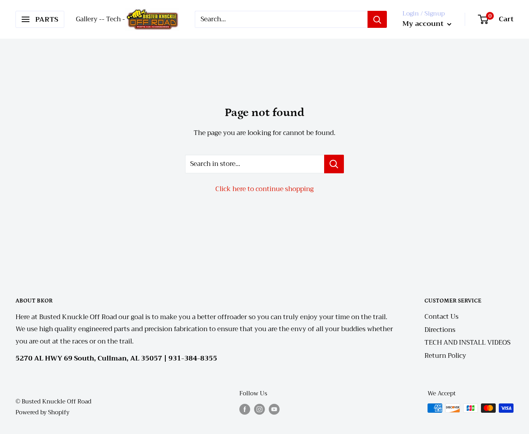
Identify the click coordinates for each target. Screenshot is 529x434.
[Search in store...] (334, 164)
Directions (439, 329)
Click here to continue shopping (264, 189)
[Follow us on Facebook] (244, 409)
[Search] (377, 19)
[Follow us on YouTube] (274, 409)
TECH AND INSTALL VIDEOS (467, 342)
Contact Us (441, 316)
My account (423, 23)
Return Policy (445, 355)
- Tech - (113, 19)
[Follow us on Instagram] (259, 409)
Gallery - (89, 19)
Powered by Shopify (42, 412)
